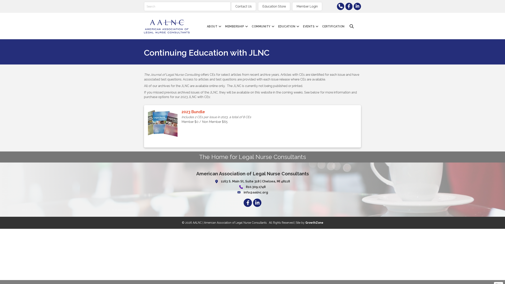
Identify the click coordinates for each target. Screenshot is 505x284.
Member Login (307, 6)
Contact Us (243, 6)
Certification (333, 26)
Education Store (274, 6)
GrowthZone (314, 222)
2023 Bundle (193, 111)
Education (287, 26)
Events (308, 26)
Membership (234, 26)
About (212, 26)
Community (261, 26)
